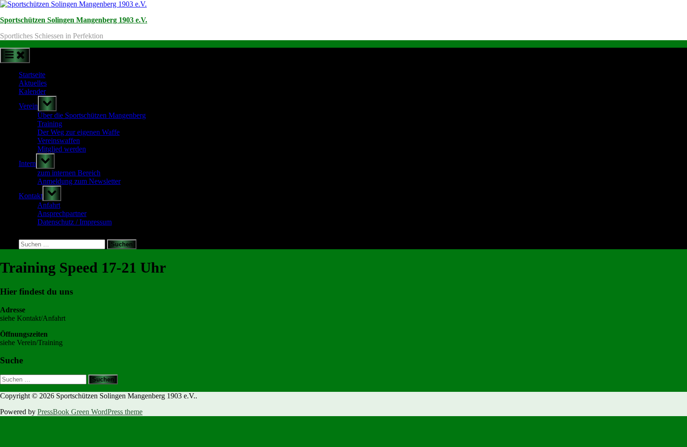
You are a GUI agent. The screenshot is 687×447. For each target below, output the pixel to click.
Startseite (32, 75)
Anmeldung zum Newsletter (79, 181)
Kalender (32, 91)
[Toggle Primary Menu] (15, 55)
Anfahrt (48, 205)
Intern (27, 163)
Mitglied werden (61, 149)
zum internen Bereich (68, 173)
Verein (28, 106)
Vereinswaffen (58, 140)
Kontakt (31, 196)
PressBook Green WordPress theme (90, 412)
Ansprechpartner (61, 213)
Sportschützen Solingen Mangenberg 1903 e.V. (73, 20)
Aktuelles (33, 83)
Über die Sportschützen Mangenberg (91, 115)
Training (49, 124)
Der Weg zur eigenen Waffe (78, 132)
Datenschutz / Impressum (74, 222)
